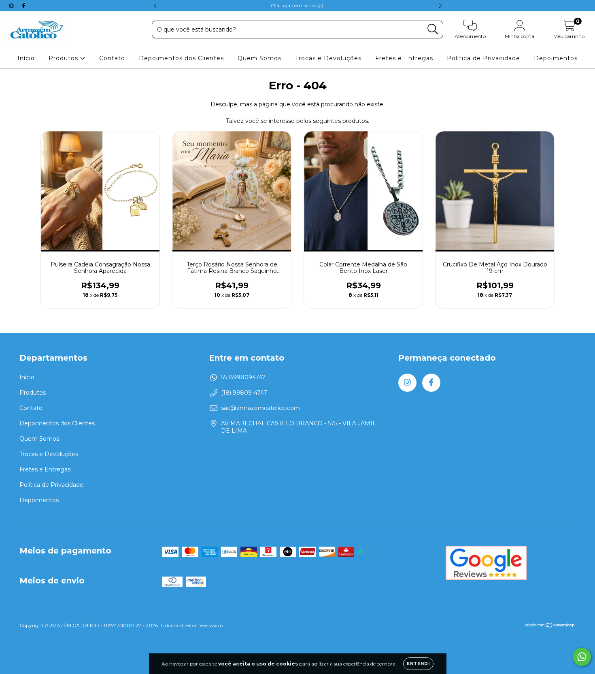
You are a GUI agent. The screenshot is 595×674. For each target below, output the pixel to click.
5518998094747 (243, 377)
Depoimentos (556, 58)
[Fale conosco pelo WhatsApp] (582, 657)
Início (26, 58)
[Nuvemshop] (550, 626)
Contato (112, 58)
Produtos (64, 58)
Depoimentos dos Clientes (181, 58)
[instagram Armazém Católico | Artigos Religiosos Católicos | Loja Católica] (12, 5)
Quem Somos (259, 58)
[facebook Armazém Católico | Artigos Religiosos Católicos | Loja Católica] (23, 5)
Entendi (418, 663)
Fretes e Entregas (404, 58)
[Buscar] (432, 29)
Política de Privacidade (483, 58)
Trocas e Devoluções (328, 58)
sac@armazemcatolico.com (260, 408)
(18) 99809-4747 (244, 392)
